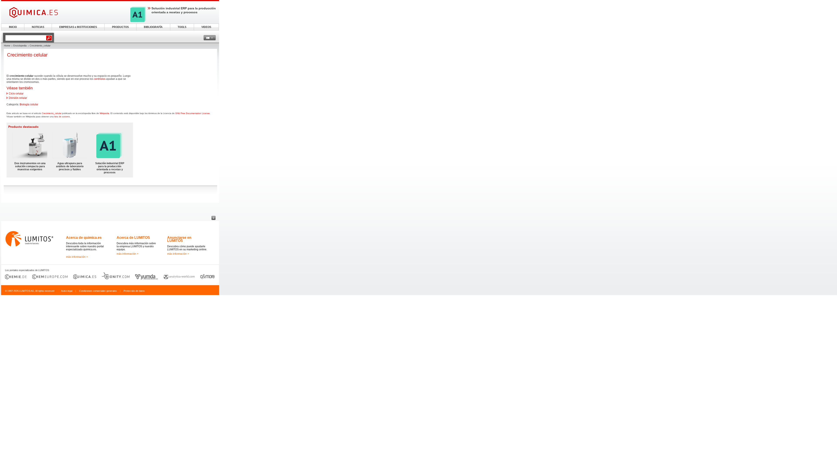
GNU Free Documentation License (192, 113)
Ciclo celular (16, 93)
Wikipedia (104, 113)
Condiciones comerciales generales (98, 291)
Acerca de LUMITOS (133, 237)
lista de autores (62, 116)
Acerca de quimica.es (84, 237)
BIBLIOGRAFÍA (153, 27)
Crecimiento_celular (51, 113)
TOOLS (182, 27)
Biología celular (29, 104)
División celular (18, 97)
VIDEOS (206, 27)
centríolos (99, 78)
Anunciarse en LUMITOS (179, 239)
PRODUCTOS (120, 27)
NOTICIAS (38, 27)
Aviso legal (66, 291)
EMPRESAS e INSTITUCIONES (78, 27)
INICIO (13, 27)
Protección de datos (134, 291)
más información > (77, 256)
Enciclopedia (20, 45)
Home (7, 45)
